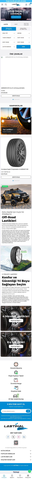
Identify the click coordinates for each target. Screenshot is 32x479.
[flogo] (16, 426)
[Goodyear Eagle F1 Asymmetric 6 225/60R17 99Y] (16, 153)
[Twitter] (13, 437)
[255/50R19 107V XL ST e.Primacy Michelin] (16, 71)
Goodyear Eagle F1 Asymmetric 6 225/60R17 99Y (14, 169)
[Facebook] (8, 437)
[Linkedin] (24, 437)
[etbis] (16, 442)
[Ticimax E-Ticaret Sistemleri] (16, 472)
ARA (23, 47)
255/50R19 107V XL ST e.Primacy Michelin (12, 88)
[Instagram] (18, 437)
